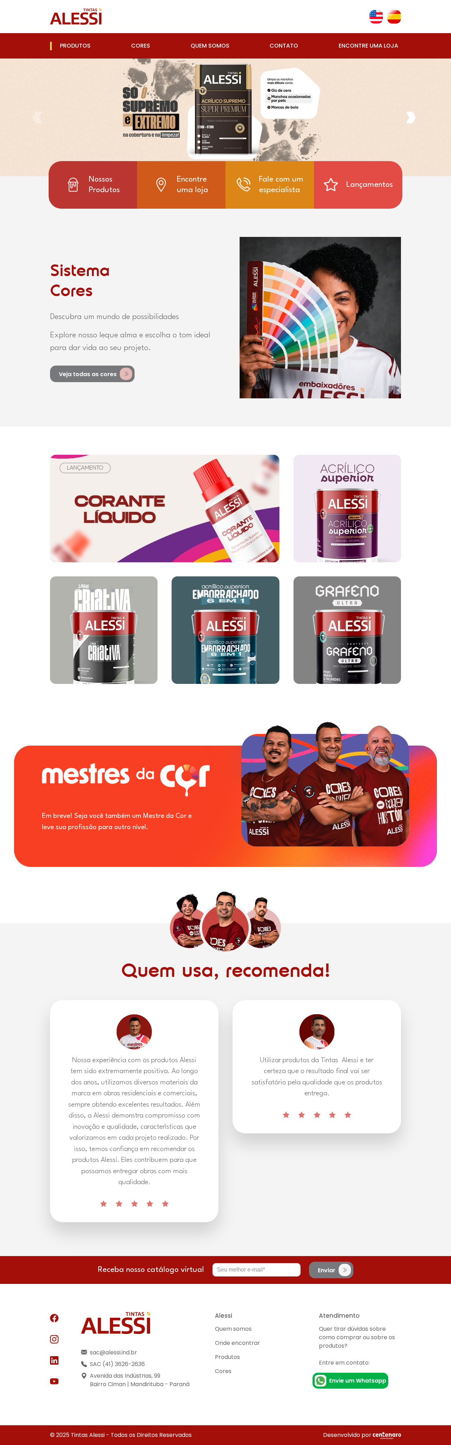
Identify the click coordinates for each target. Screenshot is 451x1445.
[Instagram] (54, 1339)
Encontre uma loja (368, 46)
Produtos (75, 46)
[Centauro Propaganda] (387, 1435)
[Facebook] (54, 1318)
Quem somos (210, 46)
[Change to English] (376, 17)
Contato (284, 46)
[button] (413, 117)
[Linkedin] (54, 1360)
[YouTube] (54, 1382)
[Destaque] (164, 508)
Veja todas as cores (88, 374)
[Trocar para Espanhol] (394, 17)
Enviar (327, 1270)
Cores (140, 46)
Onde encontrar (237, 1343)
